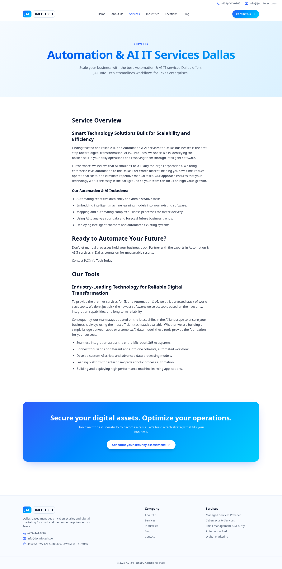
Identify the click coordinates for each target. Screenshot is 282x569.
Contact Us (243, 14)
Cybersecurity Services (220, 520)
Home (101, 14)
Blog (186, 14)
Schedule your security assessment (139, 445)
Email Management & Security (225, 526)
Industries (152, 14)
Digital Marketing (217, 536)
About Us (117, 14)
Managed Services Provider (223, 515)
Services (134, 14)
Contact (150, 536)
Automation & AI (216, 531)
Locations (171, 14)
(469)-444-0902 (36, 533)
